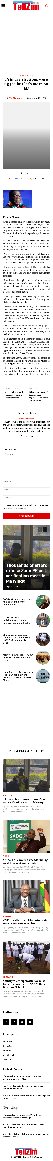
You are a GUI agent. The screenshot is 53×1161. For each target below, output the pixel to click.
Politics (7, 795)
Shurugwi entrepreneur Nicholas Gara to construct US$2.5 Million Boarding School (17, 639)
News (6, 856)
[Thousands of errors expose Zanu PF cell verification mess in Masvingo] (26, 557)
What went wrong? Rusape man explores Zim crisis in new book (38, 396)
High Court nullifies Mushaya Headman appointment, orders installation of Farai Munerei (18, 676)
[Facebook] (21, 436)
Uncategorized (26, 75)
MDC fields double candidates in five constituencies (14, 395)
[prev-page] (40, 529)
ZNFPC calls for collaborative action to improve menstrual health (16, 620)
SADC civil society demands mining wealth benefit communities (17, 602)
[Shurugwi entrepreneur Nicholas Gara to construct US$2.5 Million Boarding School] (43, 639)
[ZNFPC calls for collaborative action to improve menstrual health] (43, 620)
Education (8, 977)
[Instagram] (14, 1022)
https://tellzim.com (26, 418)
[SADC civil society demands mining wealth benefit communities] (43, 602)
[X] (26, 436)
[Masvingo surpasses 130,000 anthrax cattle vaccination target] (43, 658)
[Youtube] (32, 436)
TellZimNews (15, 98)
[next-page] (45, 529)
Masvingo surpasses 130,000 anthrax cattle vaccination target (18, 657)
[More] (43, 179)
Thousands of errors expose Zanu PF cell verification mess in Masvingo (26, 573)
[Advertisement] (26, 39)
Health (7, 916)
